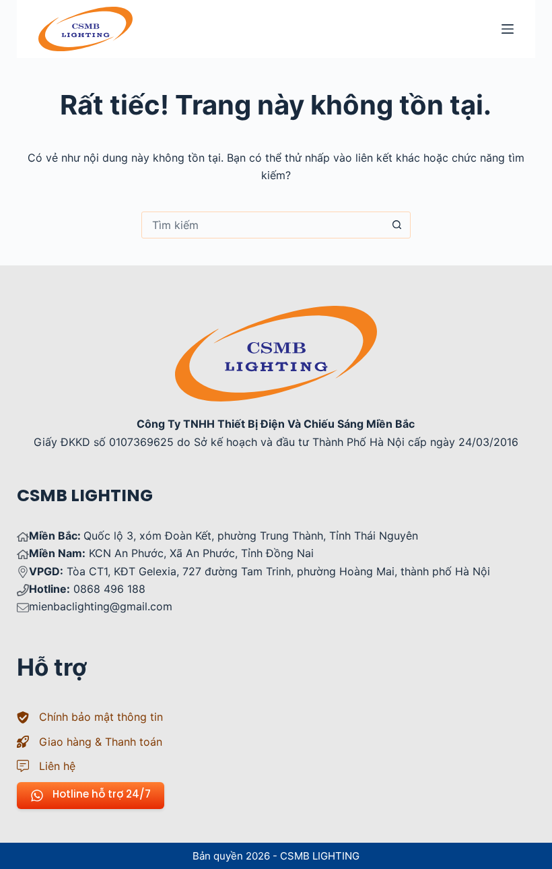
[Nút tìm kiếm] (397, 225)
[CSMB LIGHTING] (85, 29)
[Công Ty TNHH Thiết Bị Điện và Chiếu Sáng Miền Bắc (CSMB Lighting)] (276, 314)
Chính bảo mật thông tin (101, 716)
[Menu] (508, 29)
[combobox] (263, 225)
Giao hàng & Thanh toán (100, 741)
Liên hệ (57, 766)
